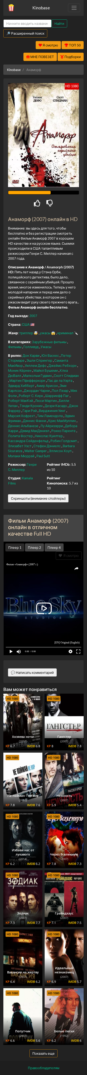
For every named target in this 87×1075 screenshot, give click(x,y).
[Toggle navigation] (74, 8)
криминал (65, 333)
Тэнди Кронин (31, 406)
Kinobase (41, 7)
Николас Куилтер (49, 436)
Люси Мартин (46, 401)
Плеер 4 (54, 547)
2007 (33, 316)
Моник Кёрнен (20, 370)
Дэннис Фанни (35, 421)
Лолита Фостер (20, 436)
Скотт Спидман (66, 376)
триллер (26, 333)
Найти (59, 23)
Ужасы (46, 347)
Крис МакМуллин (62, 421)
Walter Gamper (36, 451)
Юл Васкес (50, 355)
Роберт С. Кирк (31, 396)
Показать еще (43, 1053)
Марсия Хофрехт (22, 416)
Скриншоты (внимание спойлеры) (38, 498)
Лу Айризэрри (52, 426)
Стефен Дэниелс (47, 446)
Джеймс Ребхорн (62, 365)
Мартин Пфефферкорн (27, 380)
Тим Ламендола (50, 416)
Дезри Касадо (56, 406)
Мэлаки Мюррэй (21, 456)
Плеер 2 (34, 547)
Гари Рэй (30, 411)
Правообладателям (43, 1068)
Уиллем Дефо (36, 365)
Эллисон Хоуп (60, 451)
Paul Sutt (43, 456)
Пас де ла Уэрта (60, 380)
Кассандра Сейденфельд (28, 441)
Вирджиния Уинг (52, 411)
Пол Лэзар (60, 390)
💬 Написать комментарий (32, 672)
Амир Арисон (47, 386)
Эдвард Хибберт (21, 386)
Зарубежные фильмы (49, 342)
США (26, 324)
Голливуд (31, 347)
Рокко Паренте (63, 431)
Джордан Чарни (37, 390)
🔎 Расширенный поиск (25, 33)
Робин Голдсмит (64, 441)
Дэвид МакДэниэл (35, 431)
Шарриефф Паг (57, 396)
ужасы (45, 333)
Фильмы (15, 347)
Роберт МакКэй (21, 401)
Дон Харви (31, 355)
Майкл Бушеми (45, 370)
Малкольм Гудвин (37, 376)
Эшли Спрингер (40, 360)
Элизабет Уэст (20, 446)
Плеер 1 (14, 547)
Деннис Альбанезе (23, 426)
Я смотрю (70, 555)
